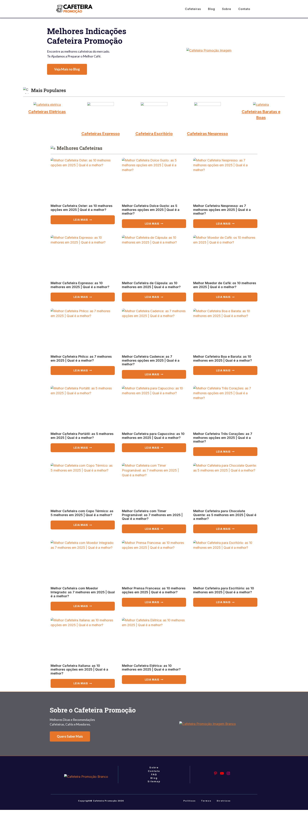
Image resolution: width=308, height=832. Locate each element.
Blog (211, 9)
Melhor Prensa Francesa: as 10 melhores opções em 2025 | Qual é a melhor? (154, 590)
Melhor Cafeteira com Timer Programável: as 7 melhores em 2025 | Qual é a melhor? (152, 515)
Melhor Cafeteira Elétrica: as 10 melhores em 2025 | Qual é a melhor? (151, 667)
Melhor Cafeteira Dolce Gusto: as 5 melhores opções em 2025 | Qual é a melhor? (150, 209)
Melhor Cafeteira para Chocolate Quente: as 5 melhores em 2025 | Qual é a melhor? (224, 515)
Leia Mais (88, 221)
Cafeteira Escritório (154, 133)
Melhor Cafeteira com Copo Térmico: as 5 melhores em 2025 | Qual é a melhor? (82, 513)
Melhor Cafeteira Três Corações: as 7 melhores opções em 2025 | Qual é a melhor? (222, 437)
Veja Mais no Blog (67, 69)
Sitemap (154, 781)
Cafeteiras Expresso (100, 133)
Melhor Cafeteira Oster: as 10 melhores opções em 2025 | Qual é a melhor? (81, 208)
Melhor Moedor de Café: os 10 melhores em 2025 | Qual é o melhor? (224, 285)
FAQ (154, 774)
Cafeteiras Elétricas (47, 111)
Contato (244, 9)
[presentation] (83, 179)
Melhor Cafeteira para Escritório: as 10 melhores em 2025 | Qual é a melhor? (223, 590)
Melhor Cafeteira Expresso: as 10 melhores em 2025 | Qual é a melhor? (80, 285)
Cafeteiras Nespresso (207, 133)
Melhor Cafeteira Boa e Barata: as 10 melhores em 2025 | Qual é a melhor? (222, 358)
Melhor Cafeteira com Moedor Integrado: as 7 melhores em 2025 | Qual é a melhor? (83, 592)
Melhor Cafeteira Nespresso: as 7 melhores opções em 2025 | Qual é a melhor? (222, 209)
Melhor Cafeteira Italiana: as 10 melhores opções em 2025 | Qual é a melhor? (79, 669)
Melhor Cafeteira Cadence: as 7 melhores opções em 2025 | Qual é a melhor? (150, 360)
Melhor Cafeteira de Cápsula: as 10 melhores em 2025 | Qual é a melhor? (151, 285)
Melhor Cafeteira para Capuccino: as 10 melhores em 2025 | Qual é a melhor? (153, 436)
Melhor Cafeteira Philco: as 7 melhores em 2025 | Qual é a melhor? (81, 358)
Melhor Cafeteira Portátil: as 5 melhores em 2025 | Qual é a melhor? (82, 436)
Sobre (226, 9)
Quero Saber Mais (70, 736)
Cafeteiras (193, 9)
